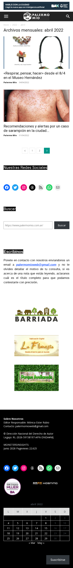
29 (45, 538)
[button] (6, 16)
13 (27, 528)
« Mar (32, 543)
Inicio (6, 24)
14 (36, 528)
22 (45, 533)
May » (40, 543)
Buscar (62, 225)
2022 (14, 24)
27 (27, 538)
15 (45, 528)
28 (36, 538)
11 (8, 528)
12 (17, 528)
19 (17, 533)
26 (17, 538)
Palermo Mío (10, 82)
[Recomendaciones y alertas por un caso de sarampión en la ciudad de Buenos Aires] (36, 105)
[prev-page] (25, 151)
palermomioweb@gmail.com (36, 264)
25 (8, 538)
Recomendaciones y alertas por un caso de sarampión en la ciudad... (36, 128)
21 (36, 533)
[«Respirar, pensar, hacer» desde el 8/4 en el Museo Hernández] (36, 52)
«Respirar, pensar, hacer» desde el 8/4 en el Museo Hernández (34, 75)
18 (8, 533)
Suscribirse (57, 559)
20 (27, 533)
